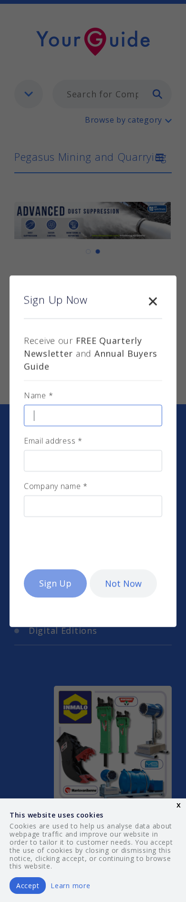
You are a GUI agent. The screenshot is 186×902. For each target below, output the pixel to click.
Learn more (70, 885)
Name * (38, 395)
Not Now (123, 583)
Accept (27, 885)
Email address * (53, 440)
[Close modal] (152, 299)
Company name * (56, 486)
